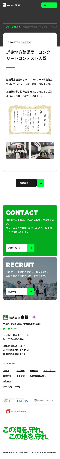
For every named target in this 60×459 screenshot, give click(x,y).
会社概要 (21, 370)
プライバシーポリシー (13, 386)
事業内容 (7, 375)
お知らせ (7, 381)
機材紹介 (34, 370)
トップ (6, 27)
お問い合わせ (50, 370)
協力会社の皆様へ (38, 375)
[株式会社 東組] (11, 5)
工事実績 (21, 375)
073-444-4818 (15, 335)
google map (10, 328)
